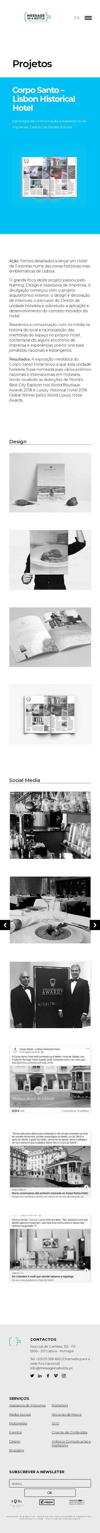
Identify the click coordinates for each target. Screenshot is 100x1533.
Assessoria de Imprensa (27, 1405)
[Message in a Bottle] (47, 20)
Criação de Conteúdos (69, 1432)
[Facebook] (48, 1376)
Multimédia (18, 1423)
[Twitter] (32, 1376)
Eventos (15, 1432)
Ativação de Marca (67, 1414)
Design (14, 1441)
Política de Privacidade (63, 1519)
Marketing (60, 1405)
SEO (55, 1423)
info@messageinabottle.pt (51, 1368)
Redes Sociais (20, 1414)
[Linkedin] (40, 1376)
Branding (16, 1450)
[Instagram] (64, 1376)
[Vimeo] (56, 1376)
